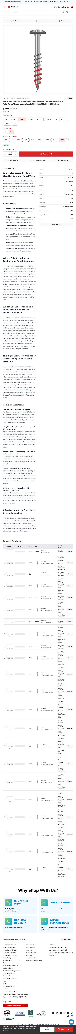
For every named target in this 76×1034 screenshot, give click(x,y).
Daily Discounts (31, 952)
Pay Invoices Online (9, 986)
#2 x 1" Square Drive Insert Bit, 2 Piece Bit (61, 552)
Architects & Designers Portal (58, 950)
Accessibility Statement (10, 978)
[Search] (63, 12)
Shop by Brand (30, 947)
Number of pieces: (10, 136)
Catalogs (29, 955)
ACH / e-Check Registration (11, 971)
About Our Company (9, 947)
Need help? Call (14, 939)
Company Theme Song (9, 952)
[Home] (13, 7)
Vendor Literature (31, 958)
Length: (7, 115)
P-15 (70, 169)
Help (4, 981)
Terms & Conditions (9, 973)
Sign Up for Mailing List (14, 1005)
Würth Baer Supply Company (13, 1)
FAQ (4, 983)
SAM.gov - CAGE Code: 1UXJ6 (57, 947)
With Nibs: (7, 128)
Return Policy (7, 958)
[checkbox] (56, 160)
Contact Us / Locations (10, 955)
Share (39, 20)
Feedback (15, 20)
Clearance (29, 950)
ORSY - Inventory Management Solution (61, 952)
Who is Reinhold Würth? (10, 950)
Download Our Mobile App (34, 960)
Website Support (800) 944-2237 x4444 (15, 994)
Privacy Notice (7, 976)
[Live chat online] (71, 1022)
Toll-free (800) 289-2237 (11, 992)
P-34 (30, 551)
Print (62, 20)
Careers (5, 963)
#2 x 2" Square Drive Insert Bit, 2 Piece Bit (61, 574)
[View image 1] (38, 59)
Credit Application (8, 968)
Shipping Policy (7, 960)
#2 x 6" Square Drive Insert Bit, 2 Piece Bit (61, 647)
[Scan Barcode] (71, 12)
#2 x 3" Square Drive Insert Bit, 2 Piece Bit (61, 598)
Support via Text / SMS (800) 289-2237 (15, 997)
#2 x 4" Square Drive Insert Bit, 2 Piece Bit (61, 621)
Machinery (52, 955)
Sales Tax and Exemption (10, 965)
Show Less (55, 224)
